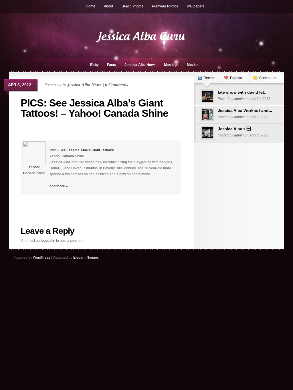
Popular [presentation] (236, 78)
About (108, 6)
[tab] (206, 81)
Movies (193, 65)
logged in (48, 241)
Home (90, 6)
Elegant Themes (86, 258)
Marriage (171, 65)
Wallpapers (195, 6)
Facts (111, 65)
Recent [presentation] (209, 78)
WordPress (41, 258)
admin (239, 99)
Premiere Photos (165, 6)
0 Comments (116, 84)
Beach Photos (132, 6)
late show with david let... (243, 92)
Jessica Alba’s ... (236, 128)
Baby (94, 65)
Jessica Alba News (140, 65)
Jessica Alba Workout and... (245, 110)
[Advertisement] (54, 131)
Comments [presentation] (267, 78)
